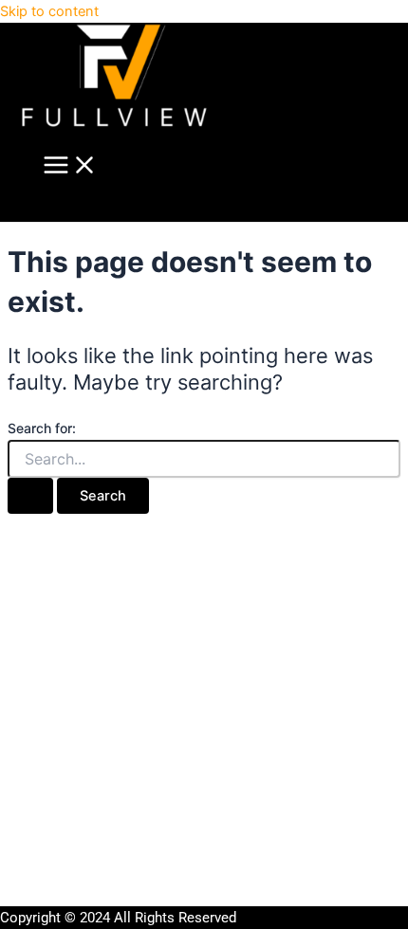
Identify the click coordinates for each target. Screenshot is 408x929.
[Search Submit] (30, 496)
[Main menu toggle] (70, 166)
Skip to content (49, 11)
